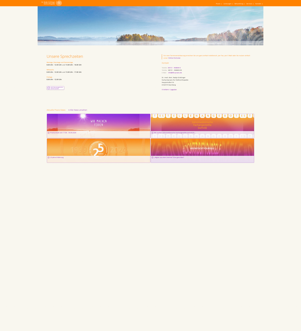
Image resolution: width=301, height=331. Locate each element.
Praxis (218, 4)
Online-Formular (174, 58)
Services (249, 4)
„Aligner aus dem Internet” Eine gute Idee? (202, 151)
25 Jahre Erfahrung (98, 151)
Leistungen (227, 4)
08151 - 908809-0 (174, 68)
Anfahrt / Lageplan (170, 90)
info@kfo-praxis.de (175, 73)
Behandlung (239, 4)
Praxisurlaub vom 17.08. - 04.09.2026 (98, 126)
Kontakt (258, 4)
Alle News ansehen (78, 110)
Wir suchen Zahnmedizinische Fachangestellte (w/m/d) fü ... (202, 126)
